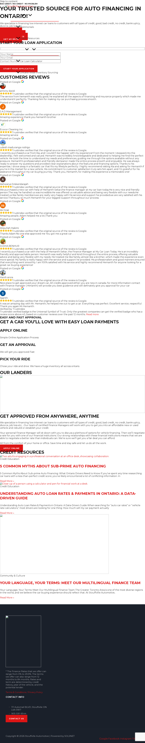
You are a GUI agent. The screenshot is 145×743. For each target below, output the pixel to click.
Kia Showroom (19, 83)
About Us (16, 15)
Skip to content (9, 1)
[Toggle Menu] (30, 15)
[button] (23, 15)
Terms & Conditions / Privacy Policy (24, 692)
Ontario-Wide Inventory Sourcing (39, 72)
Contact (15, 106)
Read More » (7, 481)
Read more (92, 314)
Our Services (18, 49)
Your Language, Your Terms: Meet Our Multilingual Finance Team (70, 583)
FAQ (13, 95)
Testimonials (27, 27)
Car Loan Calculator (31, 61)
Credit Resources (29, 38)
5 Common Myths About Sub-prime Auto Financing (53, 466)
